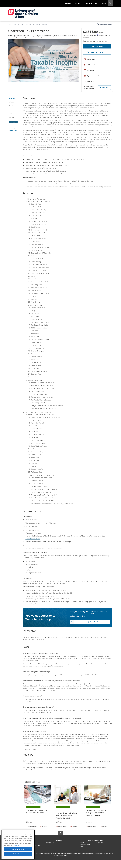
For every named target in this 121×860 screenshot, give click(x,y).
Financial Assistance (86, 844)
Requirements (13, 106)
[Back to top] (60, 840)
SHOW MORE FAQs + (29, 749)
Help (82, 846)
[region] (18, 844)
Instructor (12, 110)
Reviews (11, 117)
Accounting (28, 24)
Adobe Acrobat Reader (33, 539)
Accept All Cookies (18, 849)
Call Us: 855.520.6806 (104, 24)
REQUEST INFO (104, 87)
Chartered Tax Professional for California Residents (36, 811)
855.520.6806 (13, 131)
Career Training (49, 842)
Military (82, 842)
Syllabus (11, 102)
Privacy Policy (63, 855)
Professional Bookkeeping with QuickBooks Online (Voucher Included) (96, 812)
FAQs (10, 114)
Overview (12, 98)
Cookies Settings (18, 853)
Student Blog (99, 842)
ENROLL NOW (97, 46)
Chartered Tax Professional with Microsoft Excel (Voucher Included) (66, 815)
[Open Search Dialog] (110, 3)
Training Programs (18, 24)
